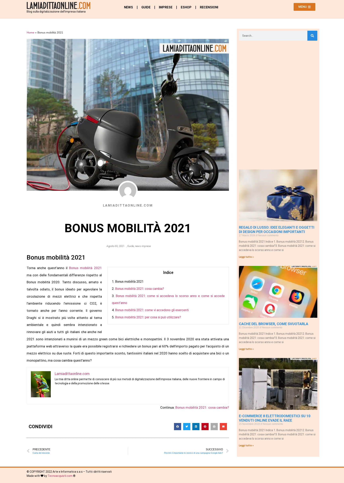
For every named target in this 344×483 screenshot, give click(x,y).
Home (30, 32)
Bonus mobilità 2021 (85, 268)
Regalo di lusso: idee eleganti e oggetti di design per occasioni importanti (276, 229)
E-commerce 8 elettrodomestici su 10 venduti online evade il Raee (274, 418)
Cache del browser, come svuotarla (273, 324)
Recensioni (209, 7)
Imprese (165, 7)
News (128, 7)
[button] (177, 426)
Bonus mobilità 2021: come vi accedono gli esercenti (152, 310)
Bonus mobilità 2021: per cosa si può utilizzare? (148, 317)
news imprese (143, 246)
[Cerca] (312, 36)
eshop (186, 7)
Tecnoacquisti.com (60, 475)
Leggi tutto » (246, 257)
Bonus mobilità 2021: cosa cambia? (139, 289)
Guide (145, 7)
